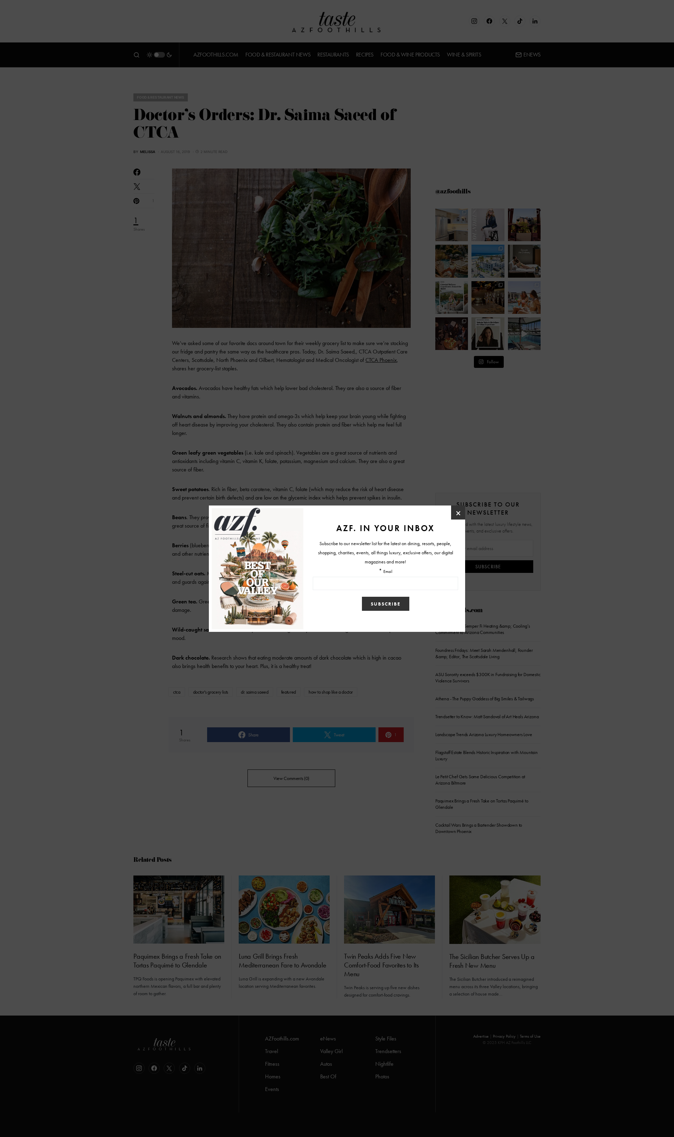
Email (387, 571)
